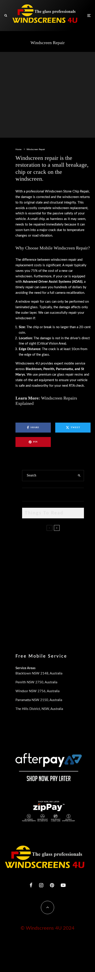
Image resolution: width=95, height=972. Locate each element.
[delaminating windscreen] (29, 603)
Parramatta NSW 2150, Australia (38, 700)
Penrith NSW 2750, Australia (36, 682)
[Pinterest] (52, 885)
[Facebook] (31, 885)
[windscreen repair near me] (29, 562)
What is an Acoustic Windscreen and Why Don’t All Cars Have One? (60, 623)
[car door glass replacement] (29, 542)
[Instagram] (41, 885)
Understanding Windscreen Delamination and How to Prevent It (59, 602)
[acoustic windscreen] (29, 624)
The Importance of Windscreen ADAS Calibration (62, 579)
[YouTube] (63, 885)
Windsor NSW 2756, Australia (37, 691)
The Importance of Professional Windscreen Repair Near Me (58, 562)
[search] (79, 475)
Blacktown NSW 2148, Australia (38, 673)
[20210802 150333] (29, 582)
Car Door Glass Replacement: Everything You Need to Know (62, 539)
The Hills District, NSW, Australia (39, 709)
